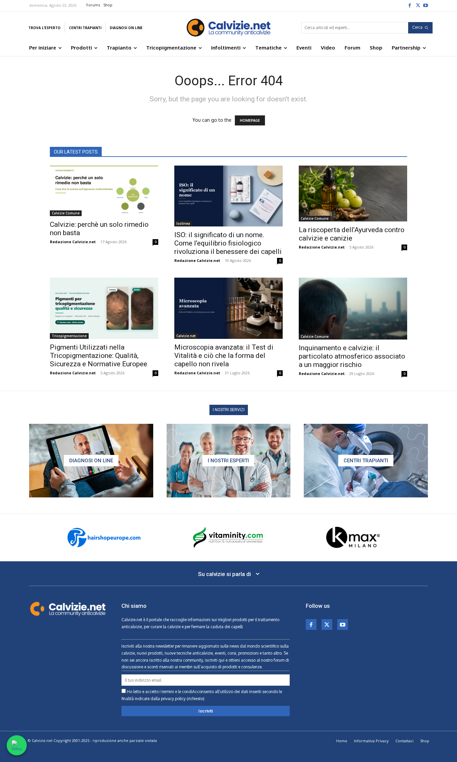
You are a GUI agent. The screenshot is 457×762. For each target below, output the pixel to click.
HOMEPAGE (250, 120)
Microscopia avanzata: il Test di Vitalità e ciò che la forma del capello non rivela (223, 355)
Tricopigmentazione (69, 336)
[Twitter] (417, 5)
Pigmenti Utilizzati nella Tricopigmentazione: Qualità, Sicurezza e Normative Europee (98, 355)
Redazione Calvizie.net (73, 241)
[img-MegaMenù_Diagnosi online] (91, 460)
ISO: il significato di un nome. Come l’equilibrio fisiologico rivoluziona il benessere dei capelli (228, 243)
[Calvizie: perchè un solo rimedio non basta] (104, 191)
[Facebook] (409, 5)
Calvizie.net (186, 336)
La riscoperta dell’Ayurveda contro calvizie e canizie (351, 234)
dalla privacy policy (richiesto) (177, 698)
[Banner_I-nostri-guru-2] (229, 460)
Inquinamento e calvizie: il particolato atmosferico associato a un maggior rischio (352, 356)
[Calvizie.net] (228, 27)
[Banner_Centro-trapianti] (366, 460)
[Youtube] (425, 5)
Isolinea (183, 223)
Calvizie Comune (66, 213)
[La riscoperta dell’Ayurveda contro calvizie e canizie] (353, 193)
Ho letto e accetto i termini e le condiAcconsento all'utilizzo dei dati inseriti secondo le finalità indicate (201, 695)
